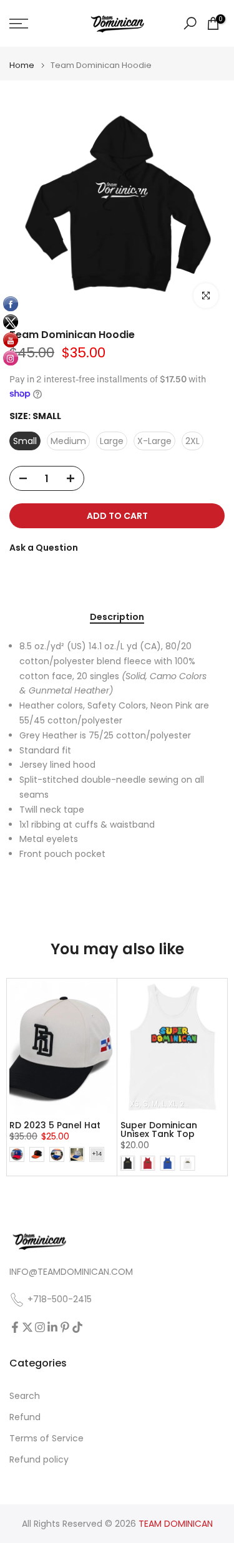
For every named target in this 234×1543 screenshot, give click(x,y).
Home (21, 65)
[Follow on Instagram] (40, 1327)
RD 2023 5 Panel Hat (54, 1125)
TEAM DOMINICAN (176, 1524)
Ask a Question (43, 547)
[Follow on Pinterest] (65, 1327)
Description (117, 617)
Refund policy (39, 1460)
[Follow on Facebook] (15, 1327)
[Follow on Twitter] (27, 1327)
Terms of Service (46, 1438)
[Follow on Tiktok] (77, 1327)
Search (24, 1396)
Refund (25, 1417)
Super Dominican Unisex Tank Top (158, 1129)
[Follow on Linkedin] (52, 1327)
